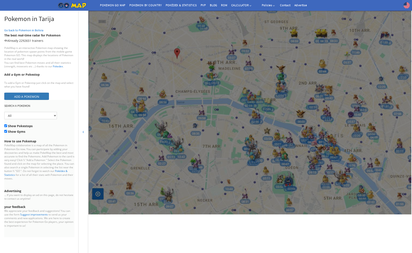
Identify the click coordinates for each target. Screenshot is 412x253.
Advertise (300, 5)
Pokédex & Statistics (181, 5)
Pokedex (58, 66)
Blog (213, 5)
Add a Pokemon (26, 97)
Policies (267, 5)
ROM (224, 5)
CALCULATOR (240, 5)
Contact (285, 5)
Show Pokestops (20, 126)
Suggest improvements (34, 214)
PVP (203, 5)
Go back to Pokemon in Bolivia (23, 30)
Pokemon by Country (145, 5)
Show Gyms (16, 132)
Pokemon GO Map (113, 5)
